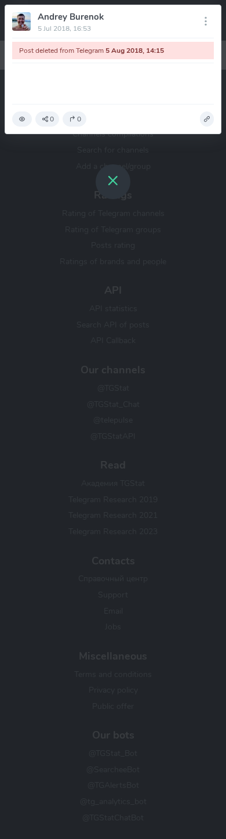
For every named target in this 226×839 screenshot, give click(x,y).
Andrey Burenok (71, 17)
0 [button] (52, 119)
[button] (22, 119)
